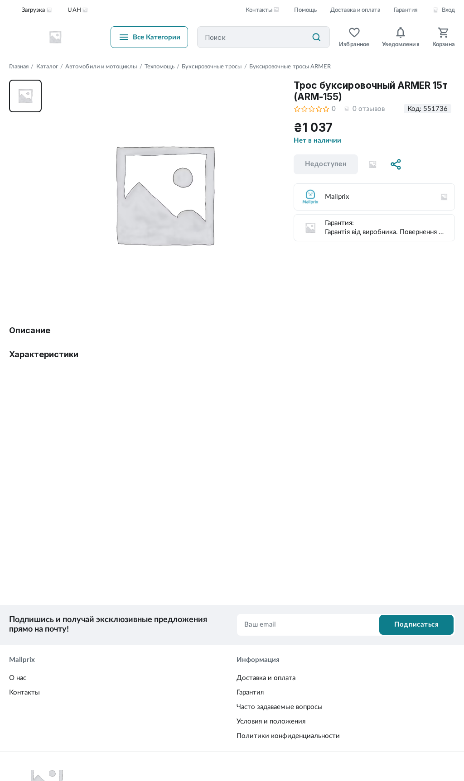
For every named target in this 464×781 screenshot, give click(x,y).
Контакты (24, 692)
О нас (17, 678)
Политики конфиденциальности (288, 736)
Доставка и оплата (355, 10)
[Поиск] (316, 37)
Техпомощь (160, 67)
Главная (19, 67)
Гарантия (405, 10)
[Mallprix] (55, 37)
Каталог (47, 67)
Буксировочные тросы (212, 67)
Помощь (305, 10)
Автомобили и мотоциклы (101, 67)
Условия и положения (271, 721)
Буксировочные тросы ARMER (290, 67)
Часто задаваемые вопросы (280, 707)
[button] (372, 164)
